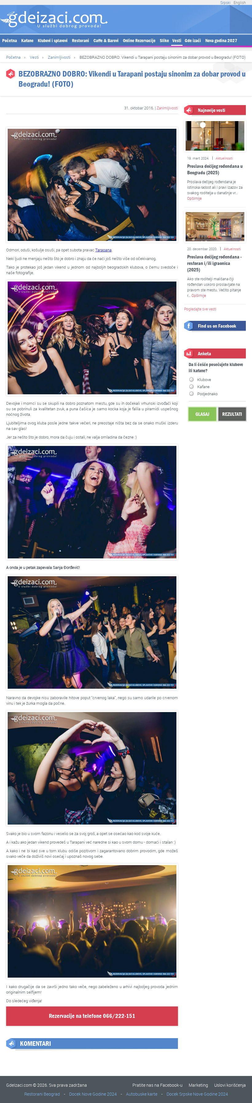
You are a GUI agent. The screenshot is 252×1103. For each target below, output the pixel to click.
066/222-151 (119, 1016)
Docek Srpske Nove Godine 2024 (197, 1094)
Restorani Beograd (42, 1094)
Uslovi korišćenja (230, 1085)
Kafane (27, 40)
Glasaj (202, 414)
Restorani (80, 40)
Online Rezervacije (139, 40)
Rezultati (232, 414)
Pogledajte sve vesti (200, 308)
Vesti (176, 40)
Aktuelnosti (224, 158)
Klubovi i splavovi (53, 40)
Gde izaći (193, 40)
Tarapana (103, 250)
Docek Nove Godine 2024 (93, 1094)
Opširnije (194, 198)
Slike (164, 40)
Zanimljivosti (59, 57)
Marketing (198, 1085)
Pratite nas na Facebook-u (157, 1085)
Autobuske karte (141, 1094)
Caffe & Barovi (106, 40)
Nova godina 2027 (221, 40)
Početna (9, 40)
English (240, 2)
